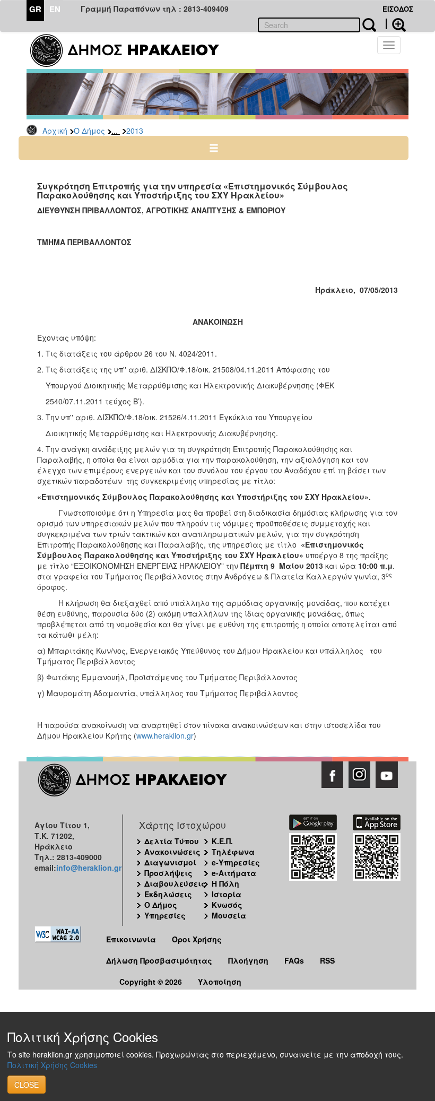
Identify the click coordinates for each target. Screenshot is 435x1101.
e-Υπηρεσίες (236, 862)
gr (190, 735)
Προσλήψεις (168, 873)
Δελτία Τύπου (171, 841)
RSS (327, 960)
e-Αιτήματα (234, 873)
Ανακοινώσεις (172, 851)
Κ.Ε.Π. (222, 841)
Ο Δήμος (89, 130)
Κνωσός (227, 904)
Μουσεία (229, 915)
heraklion (169, 735)
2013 (134, 130)
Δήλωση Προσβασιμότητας (159, 960)
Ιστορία (226, 894)
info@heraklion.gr (88, 867)
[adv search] (396, 24)
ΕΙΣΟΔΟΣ (397, 9)
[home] (131, 50)
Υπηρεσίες (165, 915)
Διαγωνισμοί (170, 862)
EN (54, 9)
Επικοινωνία (131, 939)
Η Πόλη (225, 883)
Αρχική (54, 130)
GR (35, 9)
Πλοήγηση (248, 960)
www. (145, 735)
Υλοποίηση (219, 981)
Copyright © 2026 (150, 981)
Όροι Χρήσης (197, 939)
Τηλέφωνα (233, 851)
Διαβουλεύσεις (175, 883)
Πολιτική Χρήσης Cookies (52, 1065)
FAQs (294, 960)
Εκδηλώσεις (168, 894)
